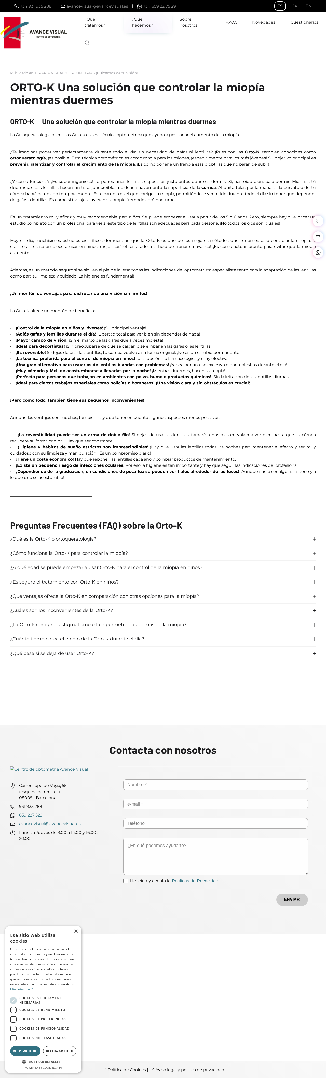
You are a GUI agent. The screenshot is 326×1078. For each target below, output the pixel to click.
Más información (22, 989)
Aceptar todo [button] (25, 1051)
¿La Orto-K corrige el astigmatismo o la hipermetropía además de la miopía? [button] (98, 625)
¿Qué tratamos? (95, 22)
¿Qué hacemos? (142, 22)
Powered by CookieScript (43, 1067)
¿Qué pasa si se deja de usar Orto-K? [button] (52, 653)
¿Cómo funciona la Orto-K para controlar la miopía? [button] (69, 553)
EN (309, 6)
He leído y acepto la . (175, 880)
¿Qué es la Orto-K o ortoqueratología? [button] (53, 539)
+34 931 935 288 (35, 6)
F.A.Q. (231, 22)
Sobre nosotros (188, 22)
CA (294, 6)
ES (280, 6)
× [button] (76, 931)
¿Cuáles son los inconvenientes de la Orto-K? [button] (61, 610)
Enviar (292, 899)
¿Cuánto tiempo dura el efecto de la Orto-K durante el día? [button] (77, 639)
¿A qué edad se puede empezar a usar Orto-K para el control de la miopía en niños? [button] (106, 567)
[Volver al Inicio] (38, 32)
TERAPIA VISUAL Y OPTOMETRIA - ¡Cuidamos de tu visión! (86, 73)
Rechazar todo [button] (59, 1051)
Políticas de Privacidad (195, 880)
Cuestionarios (304, 22)
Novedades (263, 22)
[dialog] (43, 999)
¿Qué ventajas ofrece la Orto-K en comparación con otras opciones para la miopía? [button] (104, 596)
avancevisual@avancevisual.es (97, 6)
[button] (87, 43)
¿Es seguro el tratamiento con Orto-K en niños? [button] (64, 582)
